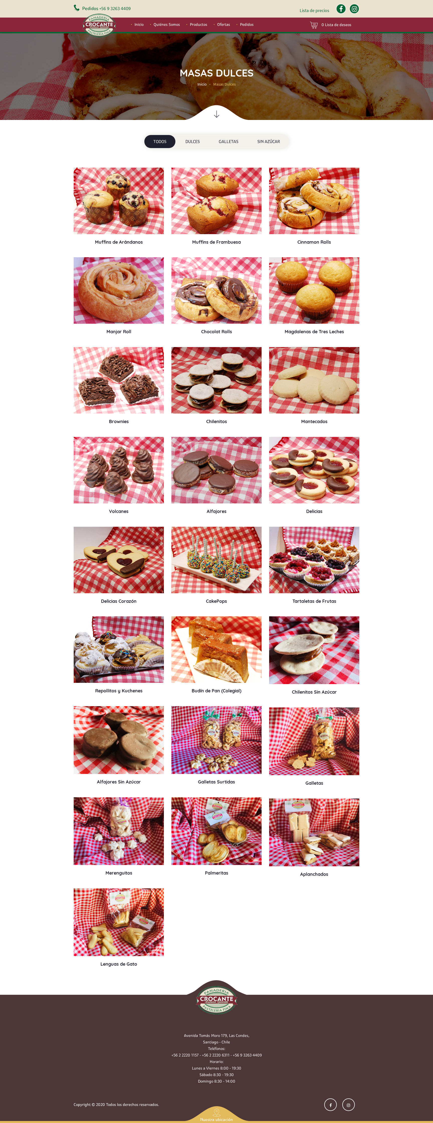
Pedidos (247, 24)
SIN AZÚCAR (268, 141)
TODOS (159, 141)
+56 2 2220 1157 (185, 1055)
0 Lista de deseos (336, 24)
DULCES (192, 141)
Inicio (139, 24)
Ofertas (223, 24)
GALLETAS (228, 141)
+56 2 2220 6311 (216, 1055)
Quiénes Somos (167, 24)
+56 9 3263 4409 (115, 8)
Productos (198, 24)
